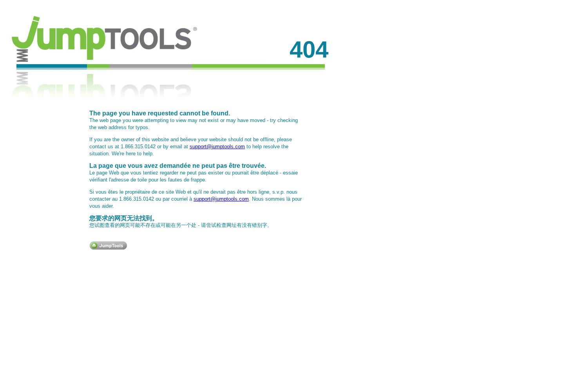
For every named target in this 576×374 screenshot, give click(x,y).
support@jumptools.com (217, 146)
